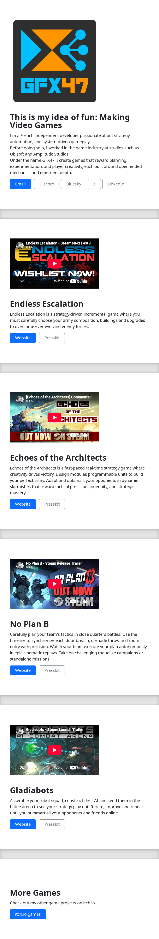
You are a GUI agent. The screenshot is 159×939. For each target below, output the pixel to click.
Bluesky (73, 184)
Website (23, 338)
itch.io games (28, 914)
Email (20, 184)
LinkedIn (116, 184)
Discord (46, 184)
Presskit (52, 338)
